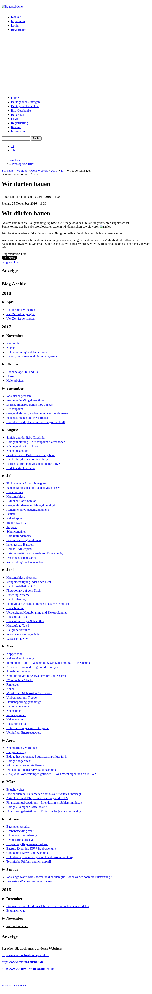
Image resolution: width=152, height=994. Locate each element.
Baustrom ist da (16, 723)
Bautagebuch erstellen (25, 106)
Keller (10, 689)
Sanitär (10, 514)
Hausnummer (14, 492)
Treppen (11, 527)
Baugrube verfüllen (18, 630)
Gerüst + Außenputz (19, 549)
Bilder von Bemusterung (21, 835)
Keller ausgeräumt (17, 450)
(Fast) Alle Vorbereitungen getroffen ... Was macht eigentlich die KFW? (51, 774)
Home (15, 97)
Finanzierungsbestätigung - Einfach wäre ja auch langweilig (43, 811)
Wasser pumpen (16, 715)
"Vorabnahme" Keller (19, 680)
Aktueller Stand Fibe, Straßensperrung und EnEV (37, 798)
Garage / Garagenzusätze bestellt (26, 807)
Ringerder (12, 684)
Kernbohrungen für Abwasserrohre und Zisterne (36, 675)
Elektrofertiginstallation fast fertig (27, 459)
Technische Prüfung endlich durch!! (28, 861)
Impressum (18, 21)
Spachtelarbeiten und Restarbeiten (27, 417)
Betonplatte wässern (18, 706)
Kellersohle (13, 710)
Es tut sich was (15, 910)
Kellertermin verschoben (21, 747)
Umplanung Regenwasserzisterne (27, 844)
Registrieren (18, 29)
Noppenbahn (14, 654)
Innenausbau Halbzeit (19, 544)
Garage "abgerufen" (18, 761)
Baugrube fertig (16, 752)
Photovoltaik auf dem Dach (23, 590)
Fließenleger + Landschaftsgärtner (27, 483)
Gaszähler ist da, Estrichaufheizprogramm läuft (35, 422)
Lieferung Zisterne (17, 595)
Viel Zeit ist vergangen (20, 314)
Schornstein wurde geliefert (23, 634)
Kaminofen (13, 343)
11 (62, 170)
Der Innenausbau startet (21, 557)
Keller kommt (15, 719)
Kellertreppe (14, 518)
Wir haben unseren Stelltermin (25, 765)
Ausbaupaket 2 (15, 409)
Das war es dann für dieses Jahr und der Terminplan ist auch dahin (47, 906)
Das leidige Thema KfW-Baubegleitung (31, 769)
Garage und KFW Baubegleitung (27, 852)
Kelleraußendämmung (20, 658)
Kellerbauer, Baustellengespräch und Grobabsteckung (39, 857)
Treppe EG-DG (16, 522)
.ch (13, 150)
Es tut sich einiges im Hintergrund (27, 728)
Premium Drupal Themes (15, 985)
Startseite (7, 170)
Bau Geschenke (21, 110)
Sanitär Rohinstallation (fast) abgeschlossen (33, 487)
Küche (10, 347)
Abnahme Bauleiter (18, 671)
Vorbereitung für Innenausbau (25, 562)
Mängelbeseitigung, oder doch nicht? (29, 582)
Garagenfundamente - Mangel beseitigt (30, 505)
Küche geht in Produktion (22, 446)
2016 (54, 170)
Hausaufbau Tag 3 (17, 616)
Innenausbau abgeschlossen (23, 540)
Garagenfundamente (19, 535)
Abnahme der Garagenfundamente (27, 509)
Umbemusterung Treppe (21, 697)
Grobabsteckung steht (19, 831)
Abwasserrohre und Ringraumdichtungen (32, 667)
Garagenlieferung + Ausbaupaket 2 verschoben (35, 442)
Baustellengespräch (18, 826)
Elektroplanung (16, 599)
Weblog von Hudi (23, 164)
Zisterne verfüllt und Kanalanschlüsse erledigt (34, 553)
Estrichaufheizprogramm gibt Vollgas (29, 404)
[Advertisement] (76, 64)
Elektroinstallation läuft (20, 586)
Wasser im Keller (17, 638)
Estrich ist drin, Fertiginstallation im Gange (33, 463)
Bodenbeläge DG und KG (22, 372)
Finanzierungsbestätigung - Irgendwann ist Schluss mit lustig (44, 802)
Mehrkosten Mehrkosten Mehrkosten (29, 693)
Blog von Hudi (11, 262)
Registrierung (19, 123)
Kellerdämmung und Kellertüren (26, 352)
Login (15, 25)
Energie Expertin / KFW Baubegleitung (31, 848)
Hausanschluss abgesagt (21, 577)
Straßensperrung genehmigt (23, 702)
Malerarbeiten (15, 380)
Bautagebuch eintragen (25, 102)
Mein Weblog (39, 170)
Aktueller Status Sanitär (21, 501)
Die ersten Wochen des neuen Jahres (29, 881)
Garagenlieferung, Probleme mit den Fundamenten (37, 413)
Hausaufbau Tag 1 (17, 625)
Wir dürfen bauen (17, 926)
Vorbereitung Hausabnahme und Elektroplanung (36, 612)
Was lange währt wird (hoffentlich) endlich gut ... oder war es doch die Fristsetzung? (59, 877)
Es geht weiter (15, 789)
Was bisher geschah (18, 396)
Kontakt (16, 17)
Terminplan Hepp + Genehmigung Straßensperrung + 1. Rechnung (48, 662)
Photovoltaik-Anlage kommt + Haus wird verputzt (37, 603)
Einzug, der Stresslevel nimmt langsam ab (32, 356)
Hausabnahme (15, 608)
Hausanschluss (15, 496)
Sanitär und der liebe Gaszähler (25, 437)
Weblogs (15, 160)
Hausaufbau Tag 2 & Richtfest (25, 621)
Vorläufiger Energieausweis (23, 732)
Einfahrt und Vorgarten (20, 309)
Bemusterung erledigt (19, 839)
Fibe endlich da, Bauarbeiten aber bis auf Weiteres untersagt (43, 794)
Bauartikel (17, 114)
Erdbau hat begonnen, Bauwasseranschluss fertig (36, 756)
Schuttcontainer (16, 531)
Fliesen (10, 376)
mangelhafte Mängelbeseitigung (26, 400)
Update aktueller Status (20, 468)
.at (12, 146)
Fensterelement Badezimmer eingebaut (30, 455)
